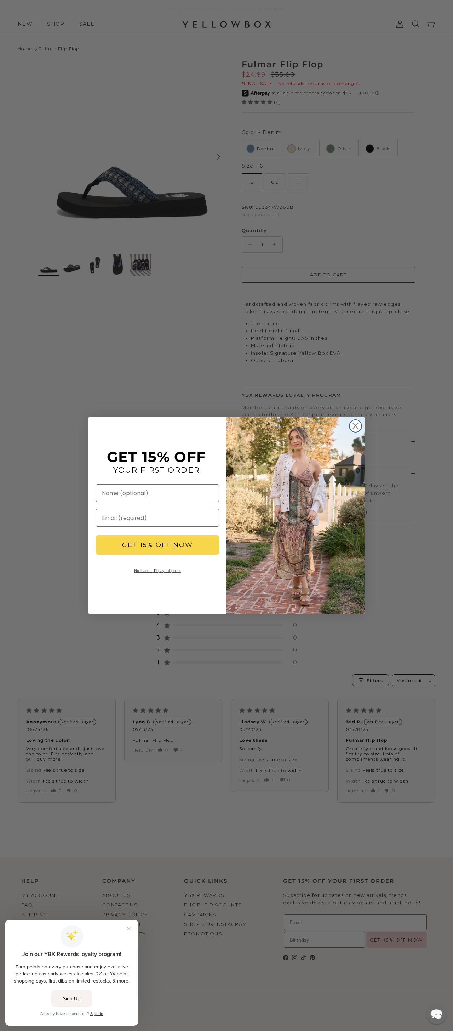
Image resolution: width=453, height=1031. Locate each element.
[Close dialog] (355, 426)
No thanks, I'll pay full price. (157, 570)
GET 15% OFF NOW (157, 545)
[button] (436, 1013)
